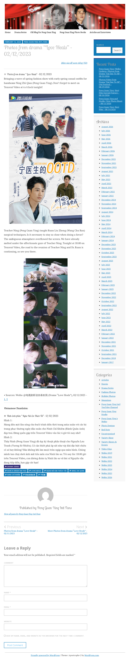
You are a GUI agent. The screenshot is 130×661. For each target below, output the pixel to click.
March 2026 (106, 147)
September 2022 (109, 305)
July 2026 (105, 130)
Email (7, 607)
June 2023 (106, 268)
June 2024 (106, 220)
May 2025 (105, 179)
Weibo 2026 (106, 477)
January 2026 (107, 155)
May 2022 (105, 321)
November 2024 (108, 203)
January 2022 (107, 337)
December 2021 (108, 342)
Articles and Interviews (100, 32)
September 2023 (109, 256)
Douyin (104, 384)
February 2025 (108, 191)
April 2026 (106, 143)
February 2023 (108, 285)
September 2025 (109, 167)
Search (100, 45)
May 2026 (105, 138)
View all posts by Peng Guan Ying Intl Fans (22, 514)
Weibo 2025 (106, 473)
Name (7, 592)
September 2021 (109, 354)
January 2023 (107, 289)
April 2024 (106, 228)
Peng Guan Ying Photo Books (73, 32)
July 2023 (105, 264)
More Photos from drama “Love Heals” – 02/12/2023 (67, 530)
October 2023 (107, 252)
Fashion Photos (108, 392)
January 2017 (107, 362)
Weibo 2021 (106, 457)
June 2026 (106, 134)
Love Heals (36, 471)
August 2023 (107, 260)
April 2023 (106, 277)
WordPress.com (91, 655)
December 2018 (108, 358)
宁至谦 (42, 475)
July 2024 (105, 216)
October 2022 (107, 301)
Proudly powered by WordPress (45, 655)
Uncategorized (108, 433)
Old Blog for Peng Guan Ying (43, 32)
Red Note (105, 429)
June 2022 (106, 317)
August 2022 (107, 309)
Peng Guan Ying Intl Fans (35, 42)
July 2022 (105, 313)
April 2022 (106, 325)
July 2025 (105, 175)
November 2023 (108, 248)
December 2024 (108, 199)
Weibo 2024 (106, 469)
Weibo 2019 (106, 453)
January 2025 (107, 195)
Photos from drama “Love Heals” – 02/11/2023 (21, 530)
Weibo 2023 (106, 465)
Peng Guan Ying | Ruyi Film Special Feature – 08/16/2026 (109, 93)
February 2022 (108, 333)
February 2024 (108, 236)
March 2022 (106, 329)
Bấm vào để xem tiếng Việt (74, 63)
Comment (8, 563)
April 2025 (106, 183)
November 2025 (108, 163)
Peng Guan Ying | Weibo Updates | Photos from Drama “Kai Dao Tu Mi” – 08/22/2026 (110, 72)
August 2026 (107, 126)
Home (8, 32)
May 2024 (105, 224)
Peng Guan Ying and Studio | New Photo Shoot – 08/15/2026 (110, 101)
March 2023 (106, 281)
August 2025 (107, 171)
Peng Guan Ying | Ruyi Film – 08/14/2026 (109, 108)
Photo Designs (108, 425)
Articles (105, 379)
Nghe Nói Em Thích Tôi (56, 471)
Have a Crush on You (16, 471)
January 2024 (107, 240)
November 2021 (108, 346)
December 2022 (108, 293)
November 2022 (108, 297)
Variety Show (107, 437)
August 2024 (107, 212)
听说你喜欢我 (30, 475)
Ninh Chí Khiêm (13, 475)
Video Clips (106, 449)
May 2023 (105, 272)
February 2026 (108, 151)
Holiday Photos (108, 396)
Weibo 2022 (106, 461)
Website (8, 621)
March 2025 (106, 187)
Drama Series (20, 32)
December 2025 (108, 159)
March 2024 (106, 232)
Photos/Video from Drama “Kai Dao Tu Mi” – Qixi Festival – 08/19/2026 (110, 83)
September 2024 (109, 207)
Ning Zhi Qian (78, 471)
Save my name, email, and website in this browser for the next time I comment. (45, 636)
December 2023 (108, 244)
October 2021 (107, 350)
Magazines (106, 400)
